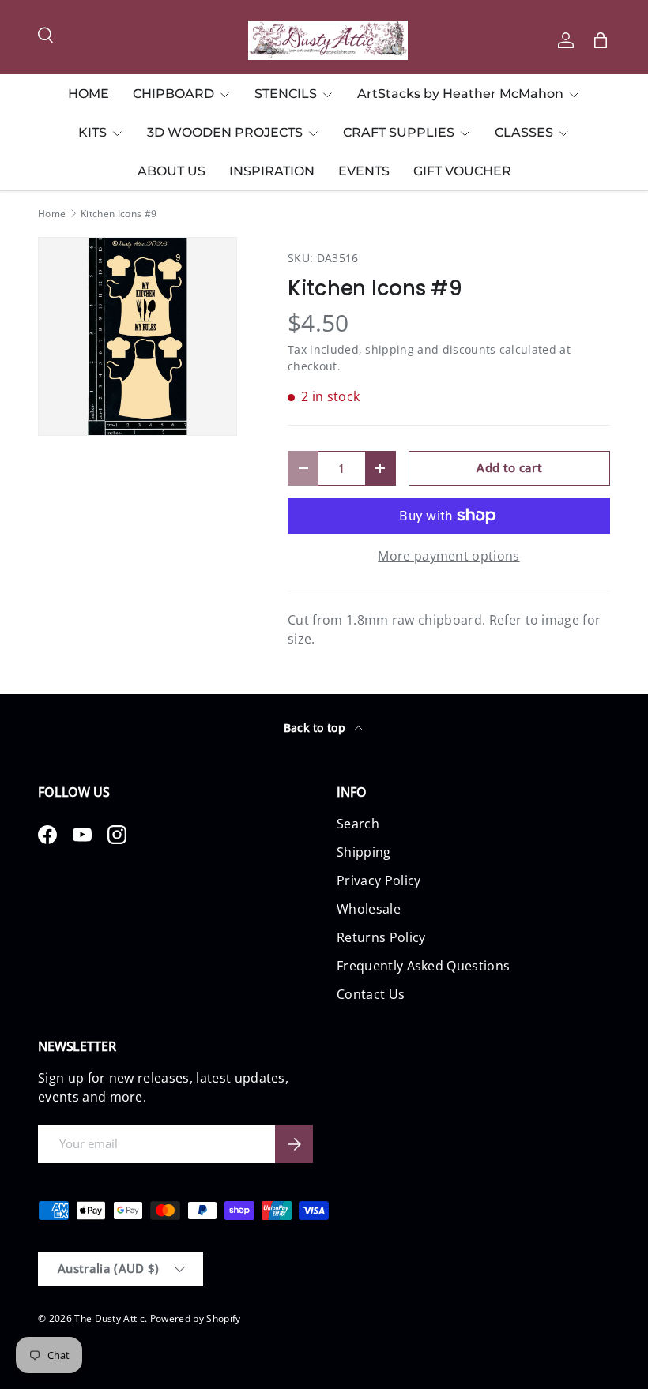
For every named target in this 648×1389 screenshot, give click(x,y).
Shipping (364, 852)
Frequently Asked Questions (423, 965)
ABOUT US (171, 170)
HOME (88, 93)
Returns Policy (381, 937)
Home (52, 214)
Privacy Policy (378, 880)
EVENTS (364, 170)
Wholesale (369, 909)
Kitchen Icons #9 (118, 214)
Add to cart (509, 467)
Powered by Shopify (195, 1318)
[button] (600, 40)
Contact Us (371, 994)
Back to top (316, 727)
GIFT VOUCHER (462, 170)
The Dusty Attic (109, 1318)
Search (358, 823)
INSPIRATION (272, 170)
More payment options (448, 556)
